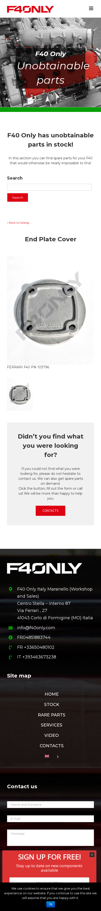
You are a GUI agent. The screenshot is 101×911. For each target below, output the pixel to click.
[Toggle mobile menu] (91, 8)
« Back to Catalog (18, 222)
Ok (50, 904)
